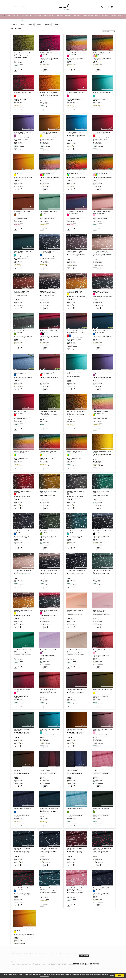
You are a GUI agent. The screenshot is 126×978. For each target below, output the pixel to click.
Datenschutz (52, 953)
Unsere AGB (58, 953)
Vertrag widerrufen (84, 955)
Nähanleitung (79, 964)
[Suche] (105, 7)
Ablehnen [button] (112, 975)
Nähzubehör (105, 15)
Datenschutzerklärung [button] (44, 976)
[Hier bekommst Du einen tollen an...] (102, 328)
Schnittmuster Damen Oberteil (41, 964)
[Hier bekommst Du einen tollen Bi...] (76, 90)
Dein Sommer (38, 15)
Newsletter (13, 953)
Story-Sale (68, 15)
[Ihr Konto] (102, 7)
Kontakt (15, 6)
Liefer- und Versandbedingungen (41, 953)
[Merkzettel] (108, 7)
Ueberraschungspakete (87, 15)
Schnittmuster (16, 15)
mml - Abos (113, 15)
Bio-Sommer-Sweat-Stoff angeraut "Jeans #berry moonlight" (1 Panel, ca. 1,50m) (76, 332)
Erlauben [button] (119, 975)
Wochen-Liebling (48, 15)
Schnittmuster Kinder (58, 964)
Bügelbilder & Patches (27, 15)
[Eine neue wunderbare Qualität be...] (76, 608)
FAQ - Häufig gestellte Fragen (23, 953)
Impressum (24, 6)
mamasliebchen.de (65, 972)
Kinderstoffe (70, 964)
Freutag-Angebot (59, 15)
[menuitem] (4, 15)
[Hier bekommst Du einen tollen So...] (76, 687)
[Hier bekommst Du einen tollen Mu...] (23, 50)
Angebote (63, 18)
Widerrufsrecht (75, 953)
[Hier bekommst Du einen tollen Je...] (102, 409)
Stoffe (8, 15)
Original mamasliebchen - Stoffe (23, 964)
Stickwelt (120, 15)
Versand (21, 64)
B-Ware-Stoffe (76, 15)
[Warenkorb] (112, 7)
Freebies (97, 15)
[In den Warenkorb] (18, 70)
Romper (13, 964)
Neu (4, 15)
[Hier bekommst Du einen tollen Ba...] (76, 369)
